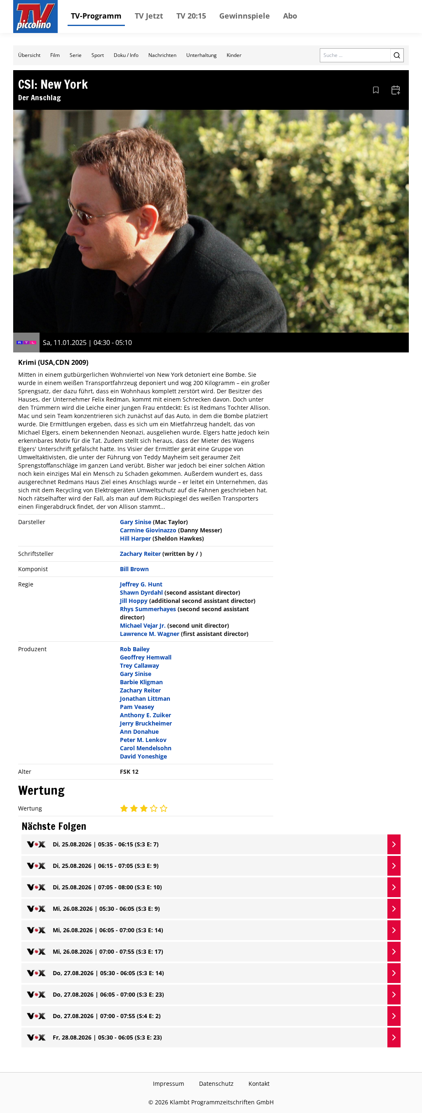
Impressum (168, 1083)
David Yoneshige (143, 756)
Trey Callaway (139, 665)
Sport (97, 55)
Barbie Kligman (141, 682)
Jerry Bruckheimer (146, 723)
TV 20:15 (191, 16)
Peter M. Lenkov (143, 740)
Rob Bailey (135, 649)
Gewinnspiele (244, 16)
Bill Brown (134, 569)
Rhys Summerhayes (148, 609)
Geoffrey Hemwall (145, 657)
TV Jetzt (149, 16)
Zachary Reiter (140, 554)
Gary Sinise (135, 522)
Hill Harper (135, 538)
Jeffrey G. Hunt (141, 584)
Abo (290, 16)
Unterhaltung (201, 55)
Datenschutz (216, 1083)
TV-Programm (96, 16)
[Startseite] (35, 16)
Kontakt (259, 1083)
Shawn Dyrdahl (141, 592)
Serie (76, 55)
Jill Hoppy (134, 601)
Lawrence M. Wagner (149, 634)
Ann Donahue (139, 731)
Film (55, 55)
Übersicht (29, 55)
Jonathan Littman (145, 698)
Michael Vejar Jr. (143, 625)
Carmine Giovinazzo (148, 530)
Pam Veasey (137, 707)
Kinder (234, 55)
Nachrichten (162, 55)
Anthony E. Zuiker (145, 715)
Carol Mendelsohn (145, 748)
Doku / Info (126, 55)
